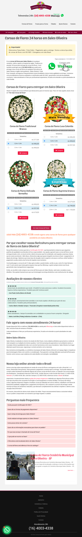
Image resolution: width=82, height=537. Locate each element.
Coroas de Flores (27, 24)
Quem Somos (63, 24)
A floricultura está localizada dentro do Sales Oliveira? (24, 441)
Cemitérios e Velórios (41, 504)
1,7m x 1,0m (53, 205)
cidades (60, 375)
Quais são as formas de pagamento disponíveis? (23, 409)
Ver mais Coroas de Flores (41, 228)
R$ (35, 139)
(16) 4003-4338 (42, 16)
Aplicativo (41, 500)
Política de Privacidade (41, 512)
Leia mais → (71, 470)
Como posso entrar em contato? (18, 423)
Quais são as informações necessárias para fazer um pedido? (27, 427)
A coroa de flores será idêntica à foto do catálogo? (23, 445)
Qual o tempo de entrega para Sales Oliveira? (21, 414)
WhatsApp (49, 326)
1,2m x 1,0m (18, 143)
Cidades (53, 24)
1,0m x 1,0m (18, 139)
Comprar (24, 153)
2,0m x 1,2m (53, 209)
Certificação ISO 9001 (37, 250)
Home (41, 496)
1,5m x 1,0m (18, 147)
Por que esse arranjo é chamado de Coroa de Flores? (24, 432)
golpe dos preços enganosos (39, 378)
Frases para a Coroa (41, 24)
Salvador (9, 375)
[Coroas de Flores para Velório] (41, 6)
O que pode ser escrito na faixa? (17, 436)
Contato (73, 24)
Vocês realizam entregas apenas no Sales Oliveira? (23, 418)
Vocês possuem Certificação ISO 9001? (20, 405)
